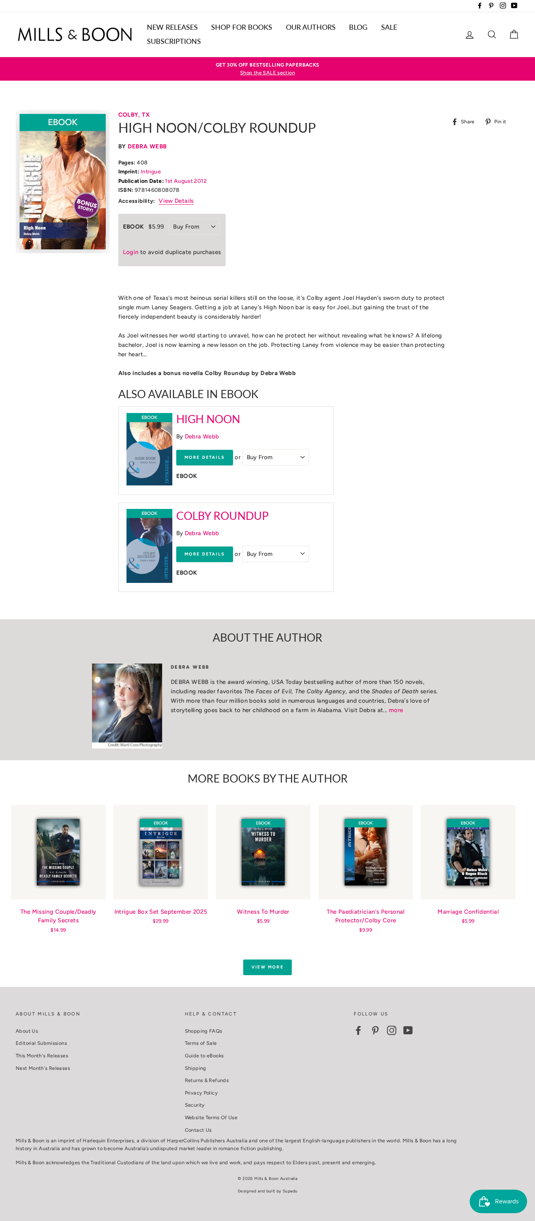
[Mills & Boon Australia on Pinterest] (375, 1030)
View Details (176, 200)
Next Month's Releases (43, 1068)
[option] (267, 69)
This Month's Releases (42, 1056)
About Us (27, 1031)
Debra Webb (147, 146)
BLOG (358, 27)
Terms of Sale (201, 1043)
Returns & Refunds (207, 1080)
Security (195, 1105)
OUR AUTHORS (311, 27)
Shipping (195, 1068)
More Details (204, 457)
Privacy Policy (201, 1093)
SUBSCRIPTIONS (174, 41)
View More (267, 967)
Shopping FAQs (203, 1031)
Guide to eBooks (204, 1056)
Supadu (290, 1191)
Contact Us (198, 1130)
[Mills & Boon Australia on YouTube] (408, 1030)
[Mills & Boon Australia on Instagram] (391, 1030)
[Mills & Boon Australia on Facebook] (358, 1030)
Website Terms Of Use (211, 1117)
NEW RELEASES (172, 27)
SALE (389, 27)
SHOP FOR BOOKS (241, 27)
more (396, 710)
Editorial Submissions (41, 1043)
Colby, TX (134, 114)
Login (131, 252)
